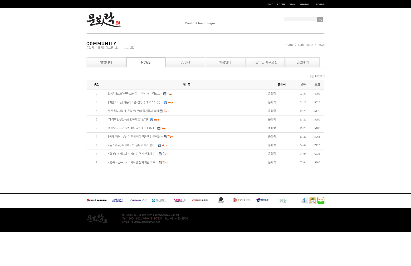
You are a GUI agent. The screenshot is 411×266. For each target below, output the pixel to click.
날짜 (303, 84)
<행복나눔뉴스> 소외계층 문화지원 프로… (133, 162)
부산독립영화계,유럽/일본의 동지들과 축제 (133, 111)
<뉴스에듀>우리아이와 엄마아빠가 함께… (132, 145)
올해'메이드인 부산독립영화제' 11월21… (132, 128)
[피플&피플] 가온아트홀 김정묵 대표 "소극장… (135, 102)
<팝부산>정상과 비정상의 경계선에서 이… (133, 153)
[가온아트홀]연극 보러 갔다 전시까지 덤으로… (135, 93)
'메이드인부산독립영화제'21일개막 (128, 119)
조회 (317, 84)
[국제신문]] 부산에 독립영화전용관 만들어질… (135, 136)
